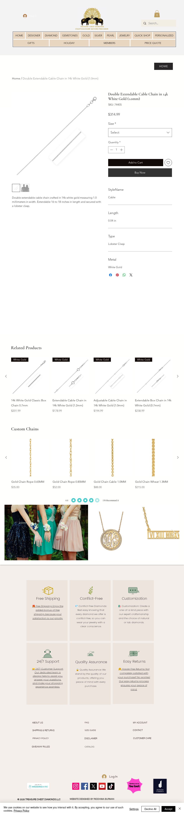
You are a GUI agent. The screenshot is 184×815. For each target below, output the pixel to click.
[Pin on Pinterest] (117, 281)
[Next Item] (173, 532)
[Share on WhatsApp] (124, 281)
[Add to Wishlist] (168, 168)
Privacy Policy (21, 810)
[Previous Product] (6, 376)
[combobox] (140, 138)
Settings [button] (134, 809)
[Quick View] (30, 457)
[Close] (180, 809)
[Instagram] (75, 786)
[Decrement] (111, 155)
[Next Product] (178, 376)
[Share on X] (131, 281)
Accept (168, 809)
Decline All (150, 809)
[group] (92, 387)
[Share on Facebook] (110, 281)
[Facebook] (84, 786)
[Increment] (121, 155)
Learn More (163, 121)
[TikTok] (110, 786)
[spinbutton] (116, 155)
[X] (93, 786)
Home (16, 78)
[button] (157, 13)
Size (112, 129)
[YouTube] (102, 786)
